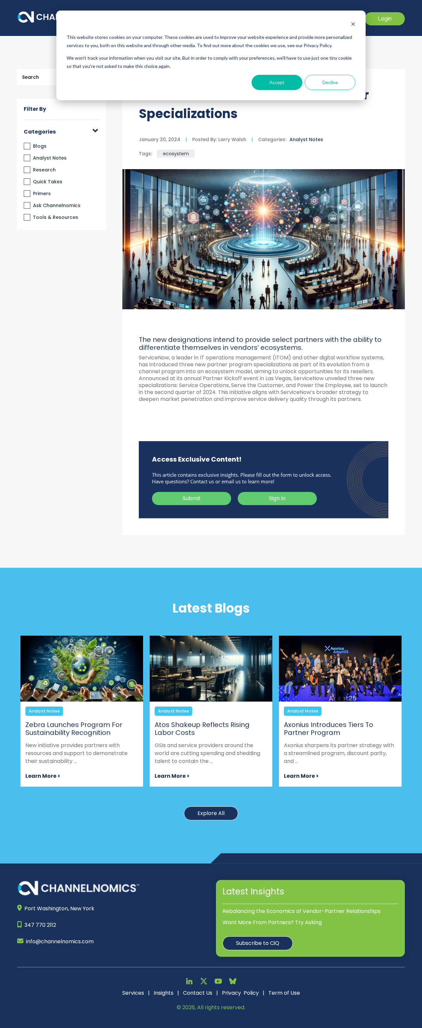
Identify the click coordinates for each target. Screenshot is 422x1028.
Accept (277, 82)
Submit (192, 498)
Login (385, 18)
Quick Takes (47, 181)
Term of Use (284, 993)
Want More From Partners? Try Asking (272, 922)
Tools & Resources (55, 217)
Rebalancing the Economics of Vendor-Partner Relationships (301, 911)
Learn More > (42, 776)
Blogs (39, 146)
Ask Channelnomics (56, 205)
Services (133, 993)
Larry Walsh (231, 139)
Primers (42, 193)
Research (44, 169)
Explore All (211, 813)
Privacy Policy (240, 993)
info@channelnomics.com (60, 941)
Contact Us (197, 993)
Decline (330, 82)
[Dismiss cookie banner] (353, 25)
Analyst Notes (50, 158)
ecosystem (176, 153)
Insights (163, 993)
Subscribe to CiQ (257, 943)
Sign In (277, 498)
